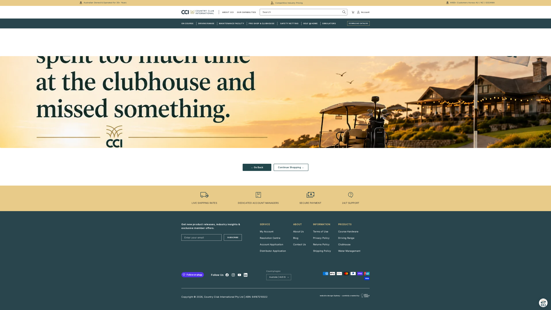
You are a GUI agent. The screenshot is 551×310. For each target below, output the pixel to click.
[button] (353, 12)
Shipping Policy (322, 250)
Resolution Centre (270, 238)
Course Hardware (348, 231)
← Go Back (257, 167)
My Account (266, 231)
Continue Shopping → (291, 167)
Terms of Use (320, 231)
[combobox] (303, 12)
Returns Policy (321, 244)
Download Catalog (358, 23)
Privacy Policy (321, 238)
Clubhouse (344, 244)
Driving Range (346, 238)
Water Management (349, 250)
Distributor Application (273, 250)
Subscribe (232, 237)
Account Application (271, 244)
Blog (295, 238)
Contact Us (299, 244)
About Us (298, 231)
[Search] (344, 12)
